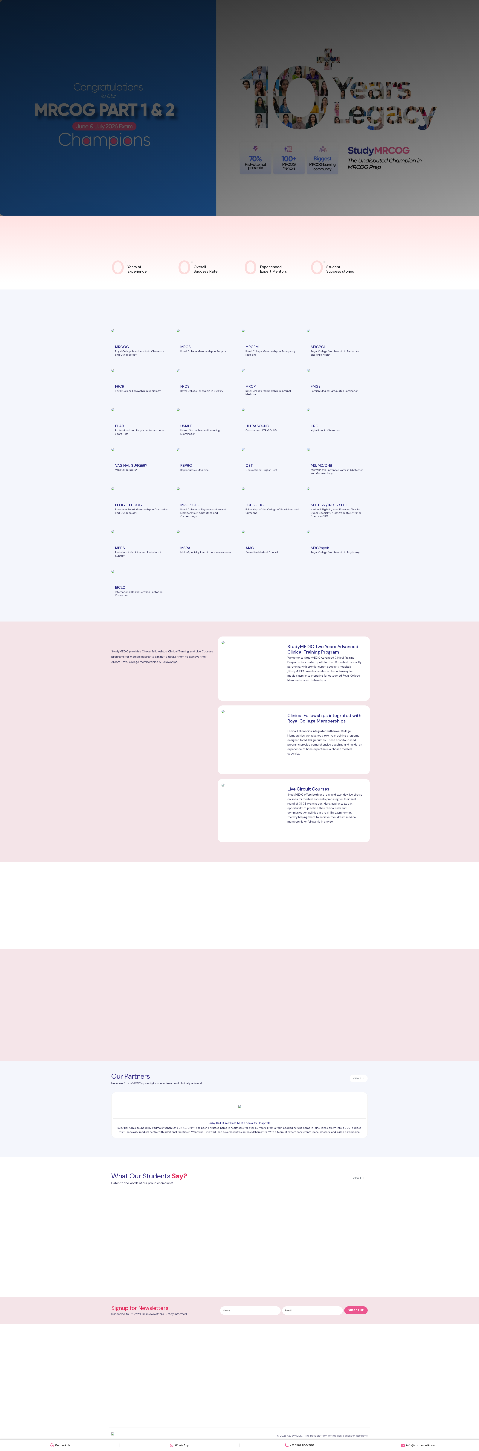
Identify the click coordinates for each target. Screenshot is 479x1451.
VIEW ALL (358, 1078)
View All (358, 1178)
